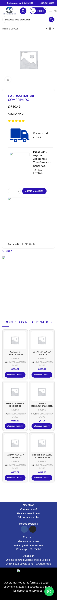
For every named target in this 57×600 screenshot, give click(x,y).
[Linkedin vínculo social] (30, 244)
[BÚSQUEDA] (51, 19)
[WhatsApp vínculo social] (34, 244)
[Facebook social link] (22, 244)
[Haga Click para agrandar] (8, 80)
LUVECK (14, 28)
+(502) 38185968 (46, 3)
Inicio (5, 28)
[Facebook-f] (24, 529)
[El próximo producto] (53, 28)
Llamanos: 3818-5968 (28, 541)
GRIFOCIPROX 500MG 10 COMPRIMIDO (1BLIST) (42, 457)
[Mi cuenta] (23, 11)
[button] (49, 591)
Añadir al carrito (34, 191)
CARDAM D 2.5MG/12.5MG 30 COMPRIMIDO (15, 354)
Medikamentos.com (35, 586)
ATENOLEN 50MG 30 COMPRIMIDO (15, 404)
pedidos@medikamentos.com (28, 545)
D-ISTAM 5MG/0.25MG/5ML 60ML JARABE (42, 406)
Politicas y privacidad (28, 517)
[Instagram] (32, 529)
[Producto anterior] (46, 28)
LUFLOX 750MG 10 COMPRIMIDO (15, 456)
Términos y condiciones (28, 513)
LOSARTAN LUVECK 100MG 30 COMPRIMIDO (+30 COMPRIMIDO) (42, 355)
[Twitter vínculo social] (26, 244)
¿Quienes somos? (28, 509)
